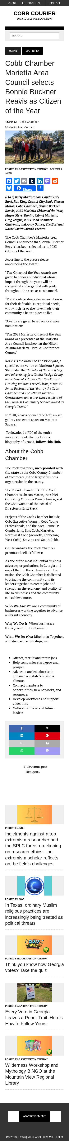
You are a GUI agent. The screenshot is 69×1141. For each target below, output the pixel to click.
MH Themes (56, 1137)
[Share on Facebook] (21, 728)
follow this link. (48, 442)
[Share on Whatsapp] (21, 751)
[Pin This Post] (47, 736)
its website (18, 548)
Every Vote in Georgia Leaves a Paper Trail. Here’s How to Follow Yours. (34, 1017)
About (12, 3)
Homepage (54, 3)
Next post (33, 771)
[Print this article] (47, 743)
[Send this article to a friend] (21, 743)
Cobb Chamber (29, 122)
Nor (21, 828)
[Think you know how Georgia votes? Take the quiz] (34, 952)
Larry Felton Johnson (33, 169)
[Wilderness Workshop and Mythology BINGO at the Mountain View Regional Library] (34, 1053)
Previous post (37, 766)
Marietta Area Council (19, 127)
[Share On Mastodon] (47, 751)
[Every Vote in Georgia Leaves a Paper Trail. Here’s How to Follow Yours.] (34, 999)
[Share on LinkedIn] (21, 736)
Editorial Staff (32, 3)
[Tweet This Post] (47, 728)
